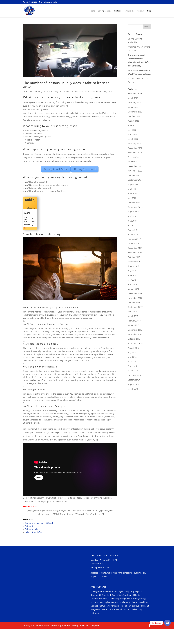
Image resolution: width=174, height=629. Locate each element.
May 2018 (132, 280)
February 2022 (134, 143)
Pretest (117, 11)
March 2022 (133, 139)
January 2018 (133, 289)
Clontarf (137, 595)
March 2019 (133, 234)
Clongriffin (116, 595)
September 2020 (135, 180)
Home (92, 11)
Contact (140, 11)
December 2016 (135, 330)
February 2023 (134, 102)
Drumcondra (96, 602)
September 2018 (135, 261)
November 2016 (135, 334)
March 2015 (133, 389)
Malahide (143, 602)
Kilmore (133, 602)
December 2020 (135, 166)
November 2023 (135, 93)
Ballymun (138, 591)
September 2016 (135, 343)
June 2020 (132, 193)
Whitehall (118, 609)
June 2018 (132, 275)
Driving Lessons (104, 11)
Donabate (113, 598)
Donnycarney (139, 598)
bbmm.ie (66, 625)
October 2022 (134, 116)
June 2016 (132, 357)
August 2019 (133, 211)
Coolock (94, 598)
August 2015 (133, 384)
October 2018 (134, 257)
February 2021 (134, 157)
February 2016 (134, 375)
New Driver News (87, 91)
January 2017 (133, 325)
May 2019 (132, 225)
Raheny (127, 606)
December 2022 (135, 111)
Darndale (103, 598)
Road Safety (101, 91)
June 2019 (132, 221)
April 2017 (132, 311)
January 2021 (133, 161)
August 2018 (133, 266)
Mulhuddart (103, 606)
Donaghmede (125, 598)
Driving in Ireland (32, 529)
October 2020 (134, 175)
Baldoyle (119, 591)
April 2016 (132, 366)
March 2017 (133, 316)
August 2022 (133, 121)
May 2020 (132, 198)
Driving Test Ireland (85, 169)
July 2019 (132, 216)
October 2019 (134, 202)
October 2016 (134, 339)
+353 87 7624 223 (31, 2)
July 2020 (132, 189)
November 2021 (135, 152)
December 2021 (135, 148)
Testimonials (129, 11)
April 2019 (132, 230)
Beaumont (95, 595)
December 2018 (135, 248)
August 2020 (133, 184)
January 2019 (133, 243)
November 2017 (135, 298)
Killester (125, 602)
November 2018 (135, 252)
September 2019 (135, 207)
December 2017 (135, 293)
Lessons (74, 91)
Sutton (143, 606)
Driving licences (32, 526)
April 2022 (132, 134)
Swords (105, 609)
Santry (135, 606)
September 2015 (135, 379)
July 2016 (132, 352)
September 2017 (135, 307)
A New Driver (43, 625)
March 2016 (133, 370)
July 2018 (132, 270)
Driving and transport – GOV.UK (39, 523)
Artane (110, 591)
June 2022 (132, 125)
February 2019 (134, 239)
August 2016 (133, 348)
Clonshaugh (127, 595)
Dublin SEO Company (89, 625)
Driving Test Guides (60, 91)
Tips (110, 91)
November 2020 (135, 170)
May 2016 (132, 361)
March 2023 (133, 98)
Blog (149, 11)
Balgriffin (129, 591)
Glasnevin (115, 602)
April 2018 (132, 284)
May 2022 (132, 130)
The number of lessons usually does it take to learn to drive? (66, 85)
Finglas (107, 602)
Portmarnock (117, 606)
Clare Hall (105, 595)
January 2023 (133, 107)
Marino (94, 606)
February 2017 (134, 320)
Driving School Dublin (56, 169)
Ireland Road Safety (33, 532)
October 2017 (134, 302)
